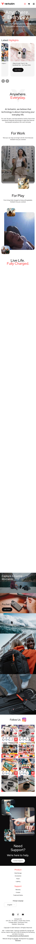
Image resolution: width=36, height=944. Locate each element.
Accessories (18, 876)
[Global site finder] (25, 4)
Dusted (16, 938)
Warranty (18, 889)
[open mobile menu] (33, 4)
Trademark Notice (18, 895)
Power (18, 878)
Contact (18, 892)
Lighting (18, 881)
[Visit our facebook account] (18, 916)
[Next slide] (7, 81)
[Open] (9, 733)
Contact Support (18, 861)
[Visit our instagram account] (13, 916)
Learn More (6, 70)
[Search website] (29, 4)
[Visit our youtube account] (23, 916)
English (9, 905)
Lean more (7, 609)
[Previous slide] (3, 81)
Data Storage (18, 873)
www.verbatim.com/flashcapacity (19, 936)
